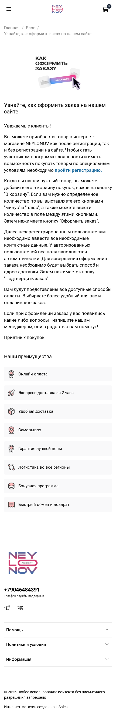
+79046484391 (22, 590)
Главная (11, 27)
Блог (30, 27)
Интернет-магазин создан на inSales (35, 707)
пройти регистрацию (78, 170)
